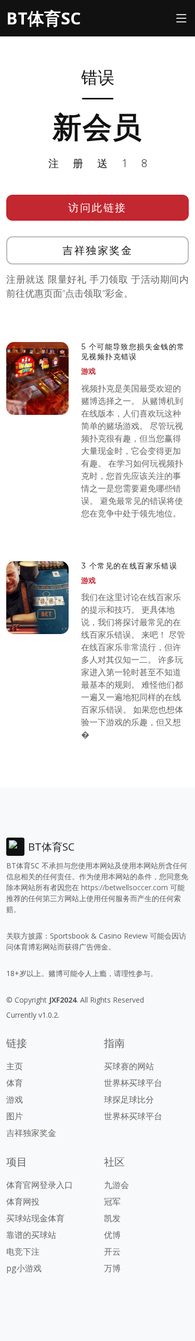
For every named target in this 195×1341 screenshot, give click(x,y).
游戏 (88, 371)
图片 (14, 1116)
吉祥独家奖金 (97, 250)
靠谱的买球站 (31, 1235)
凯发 (112, 1218)
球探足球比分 (129, 1099)
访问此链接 (97, 207)
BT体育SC (43, 18)
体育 (14, 1083)
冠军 (112, 1201)
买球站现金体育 (35, 1218)
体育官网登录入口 (39, 1185)
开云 (112, 1251)
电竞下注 (23, 1251)
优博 (112, 1235)
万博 (112, 1268)
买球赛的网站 (129, 1066)
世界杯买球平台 (133, 1083)
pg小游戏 (24, 1268)
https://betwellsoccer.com (124, 887)
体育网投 (23, 1201)
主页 (14, 1066)
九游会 (116, 1185)
